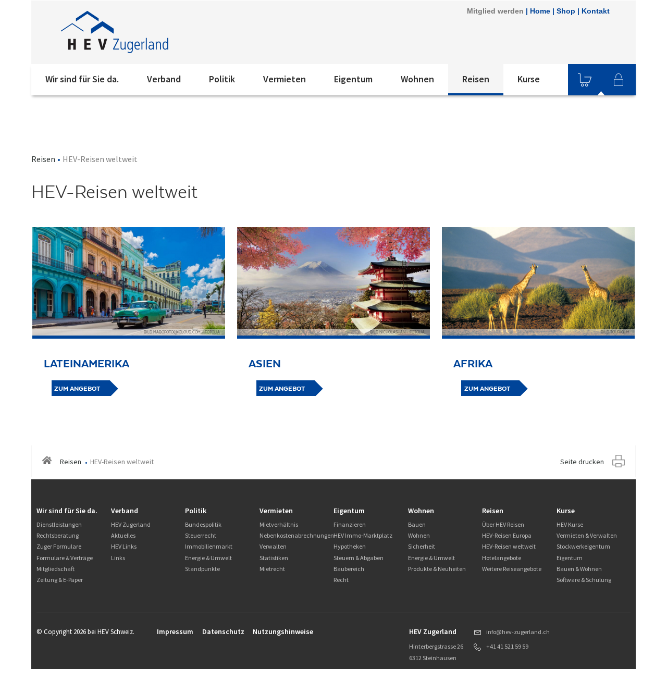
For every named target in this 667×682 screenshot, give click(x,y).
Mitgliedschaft (55, 569)
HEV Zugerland (131, 524)
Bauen (417, 524)
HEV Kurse (570, 524)
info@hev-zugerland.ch (518, 632)
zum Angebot (77, 388)
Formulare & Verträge (64, 558)
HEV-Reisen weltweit (509, 546)
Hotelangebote (501, 558)
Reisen (475, 79)
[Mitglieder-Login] (618, 79)
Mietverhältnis (279, 524)
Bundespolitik (203, 524)
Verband (164, 79)
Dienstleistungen (59, 524)
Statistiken (274, 558)
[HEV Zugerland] (171, 32)
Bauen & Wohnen (579, 569)
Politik (222, 79)
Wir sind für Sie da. (82, 79)
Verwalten (273, 546)
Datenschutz (223, 631)
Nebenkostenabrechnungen (297, 535)
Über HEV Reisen (503, 524)
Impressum (175, 631)
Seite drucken (582, 461)
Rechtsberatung (57, 535)
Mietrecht (272, 569)
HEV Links (124, 546)
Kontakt (596, 11)
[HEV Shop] (584, 79)
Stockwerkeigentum (583, 546)
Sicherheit (421, 546)
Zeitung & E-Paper (59, 580)
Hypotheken (350, 546)
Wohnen (417, 79)
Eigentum (353, 79)
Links (118, 558)
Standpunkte (202, 569)
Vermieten (284, 79)
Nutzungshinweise (283, 631)
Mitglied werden (495, 11)
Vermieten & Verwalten (587, 535)
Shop (566, 11)
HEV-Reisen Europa (507, 535)
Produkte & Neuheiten (437, 569)
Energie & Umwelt (208, 558)
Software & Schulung (584, 580)
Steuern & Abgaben (359, 558)
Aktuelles (123, 535)
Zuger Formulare (58, 546)
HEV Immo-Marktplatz (363, 535)
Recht (341, 580)
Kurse (528, 79)
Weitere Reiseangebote (511, 569)
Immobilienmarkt (208, 546)
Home (540, 11)
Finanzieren (350, 524)
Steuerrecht (200, 535)
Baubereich (349, 569)
